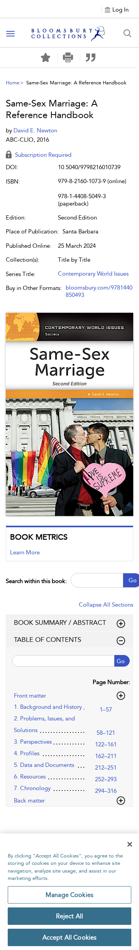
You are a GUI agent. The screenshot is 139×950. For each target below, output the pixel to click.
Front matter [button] (30, 695)
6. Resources (30, 776)
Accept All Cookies (69, 937)
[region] (69, 891)
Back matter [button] (29, 800)
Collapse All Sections (106, 604)
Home (12, 83)
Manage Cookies (69, 895)
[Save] (45, 57)
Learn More (25, 552)
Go (121, 661)
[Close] (129, 844)
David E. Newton (35, 130)
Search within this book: (36, 581)
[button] (68, 57)
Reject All (69, 916)
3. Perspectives (33, 741)
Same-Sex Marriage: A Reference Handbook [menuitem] (76, 83)
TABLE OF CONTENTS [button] (47, 639)
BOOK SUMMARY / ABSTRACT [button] (60, 622)
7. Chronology (32, 788)
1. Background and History (48, 706)
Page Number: (111, 682)
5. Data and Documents (44, 764)
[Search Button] (127, 33)
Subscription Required (42, 154)
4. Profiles (26, 753)
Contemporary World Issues (93, 273)
